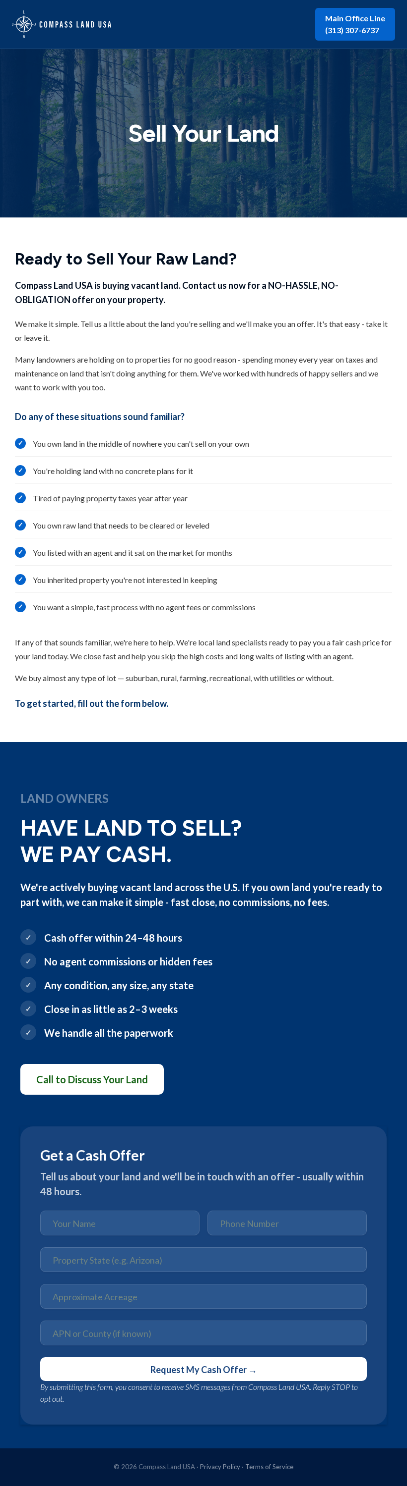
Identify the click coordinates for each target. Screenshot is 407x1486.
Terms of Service (269, 1467)
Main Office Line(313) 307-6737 (355, 24)
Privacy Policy (220, 1467)
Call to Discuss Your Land (92, 1079)
